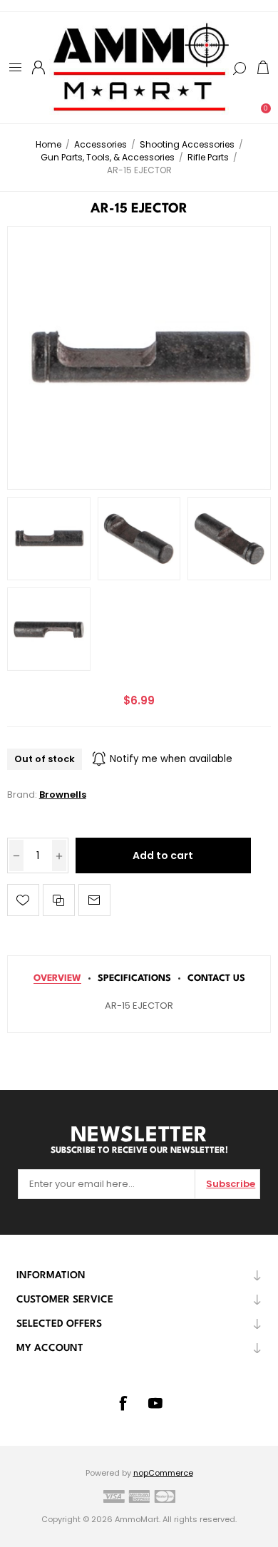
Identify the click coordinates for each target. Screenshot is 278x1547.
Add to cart (163, 855)
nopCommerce (163, 1473)
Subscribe (230, 1184)
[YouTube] (155, 1403)
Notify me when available (171, 759)
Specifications (134, 978)
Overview (57, 978)
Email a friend (94, 900)
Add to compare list (59, 900)
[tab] (57, 978)
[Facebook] (122, 1403)
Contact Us (216, 978)
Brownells (62, 794)
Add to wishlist (23, 900)
